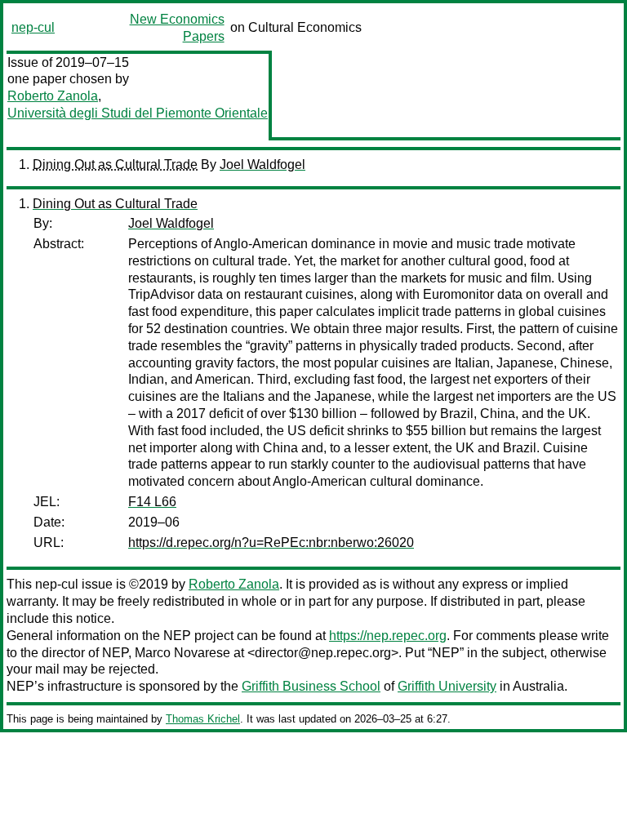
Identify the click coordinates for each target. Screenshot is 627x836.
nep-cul (33, 27)
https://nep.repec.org (388, 636)
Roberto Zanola (52, 96)
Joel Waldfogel (262, 164)
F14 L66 (152, 502)
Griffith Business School (311, 686)
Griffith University (447, 686)
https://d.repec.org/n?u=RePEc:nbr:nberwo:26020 (271, 542)
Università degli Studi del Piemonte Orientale (137, 113)
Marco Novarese (182, 653)
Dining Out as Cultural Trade (115, 164)
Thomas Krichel (203, 719)
